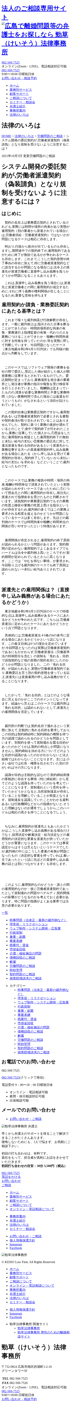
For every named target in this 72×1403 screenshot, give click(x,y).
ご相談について (21, 98)
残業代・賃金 (19, 945)
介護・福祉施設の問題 (26, 953)
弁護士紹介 (18, 106)
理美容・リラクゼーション (29, 924)
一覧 (5, 912)
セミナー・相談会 (22, 102)
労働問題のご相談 (22, 966)
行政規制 (16, 932)
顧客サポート (19, 94)
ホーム (14, 85)
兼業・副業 (18, 936)
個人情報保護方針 (22, 1240)
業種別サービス (21, 89)
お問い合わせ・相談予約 (19, 78)
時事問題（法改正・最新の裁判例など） (38, 920)
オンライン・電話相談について (32, 1209)
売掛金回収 (18, 949)
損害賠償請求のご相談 (26, 978)
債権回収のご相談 (22, 957)
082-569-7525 (11, 70)
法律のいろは (19, 114)
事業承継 (16, 941)
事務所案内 (18, 110)
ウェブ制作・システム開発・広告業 (35, 928)
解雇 (13, 961)
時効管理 (16, 970)
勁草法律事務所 (29, 1328)
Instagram (16, 1244)
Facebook (16, 1248)
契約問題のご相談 (22, 974)
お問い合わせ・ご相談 (26, 1119)
